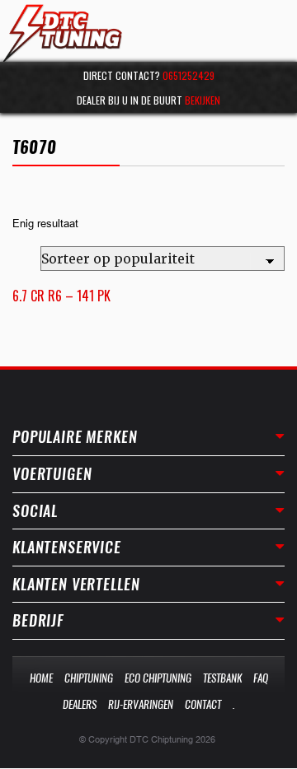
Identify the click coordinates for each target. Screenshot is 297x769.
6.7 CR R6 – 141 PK (61, 295)
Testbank (222, 678)
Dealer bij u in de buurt (148, 100)
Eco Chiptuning (158, 678)
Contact (203, 704)
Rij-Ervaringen (140, 704)
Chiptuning (88, 678)
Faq (260, 678)
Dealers (80, 704)
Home (41, 678)
